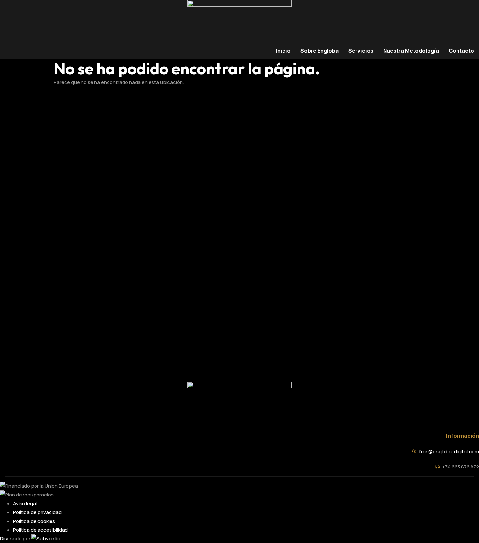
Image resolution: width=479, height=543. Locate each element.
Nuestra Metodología (411, 50)
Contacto (461, 50)
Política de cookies (34, 521)
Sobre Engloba (319, 50)
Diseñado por (15, 538)
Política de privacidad (37, 512)
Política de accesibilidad (40, 529)
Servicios (360, 50)
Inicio (283, 50)
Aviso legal (25, 503)
